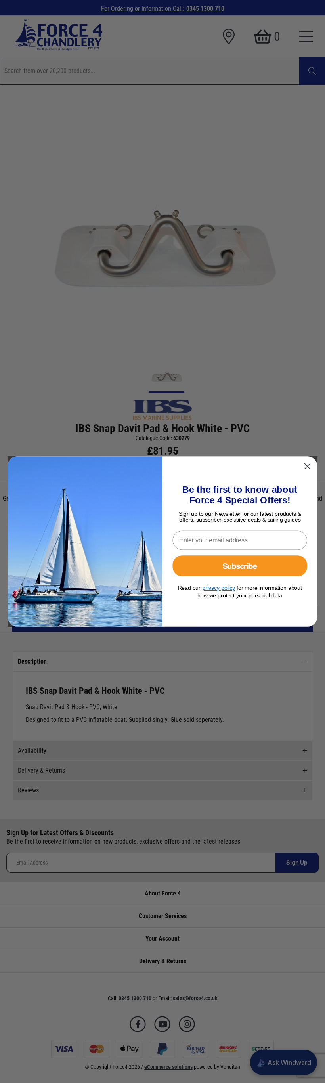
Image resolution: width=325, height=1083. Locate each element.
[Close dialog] (307, 466)
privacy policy (218, 588)
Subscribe (240, 566)
